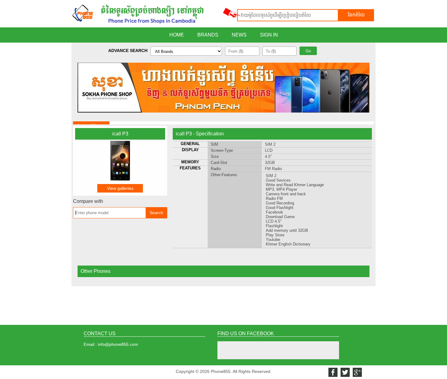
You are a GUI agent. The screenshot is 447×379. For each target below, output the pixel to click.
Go (308, 51)
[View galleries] (120, 180)
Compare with (88, 201)
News (239, 34)
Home (176, 34)
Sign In (269, 34)
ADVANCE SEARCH (127, 50)
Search (156, 212)
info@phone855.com (118, 344)
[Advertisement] (223, 304)
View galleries (120, 188)
